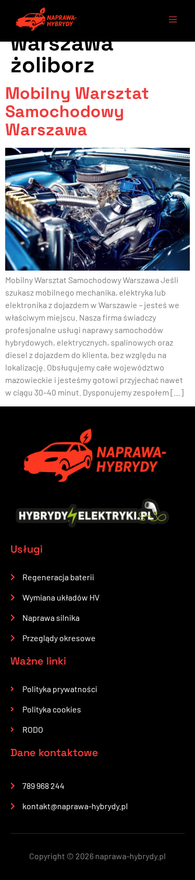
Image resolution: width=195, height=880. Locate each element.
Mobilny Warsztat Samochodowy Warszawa (77, 111)
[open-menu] (168, 20)
